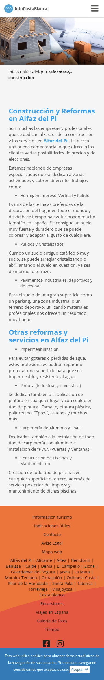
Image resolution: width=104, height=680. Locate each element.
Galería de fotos (52, 621)
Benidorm (80, 560)
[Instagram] (60, 645)
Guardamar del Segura (33, 572)
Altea (61, 560)
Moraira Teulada (21, 577)
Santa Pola (62, 583)
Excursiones (52, 603)
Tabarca (85, 583)
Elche (89, 566)
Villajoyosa (62, 589)
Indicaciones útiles (52, 526)
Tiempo (52, 629)
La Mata (82, 572)
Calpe (30, 566)
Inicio (13, 72)
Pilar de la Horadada (28, 583)
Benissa (13, 566)
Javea (65, 572)
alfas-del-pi (33, 72)
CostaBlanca (31, 8)
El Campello (68, 566)
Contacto (52, 534)
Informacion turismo (52, 517)
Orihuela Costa (81, 577)
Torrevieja (38, 589)
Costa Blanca (52, 595)
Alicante (44, 560)
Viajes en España (52, 612)
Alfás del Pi (21, 560)
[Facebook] (46, 645)
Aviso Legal (52, 543)
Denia (46, 566)
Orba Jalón (52, 577)
